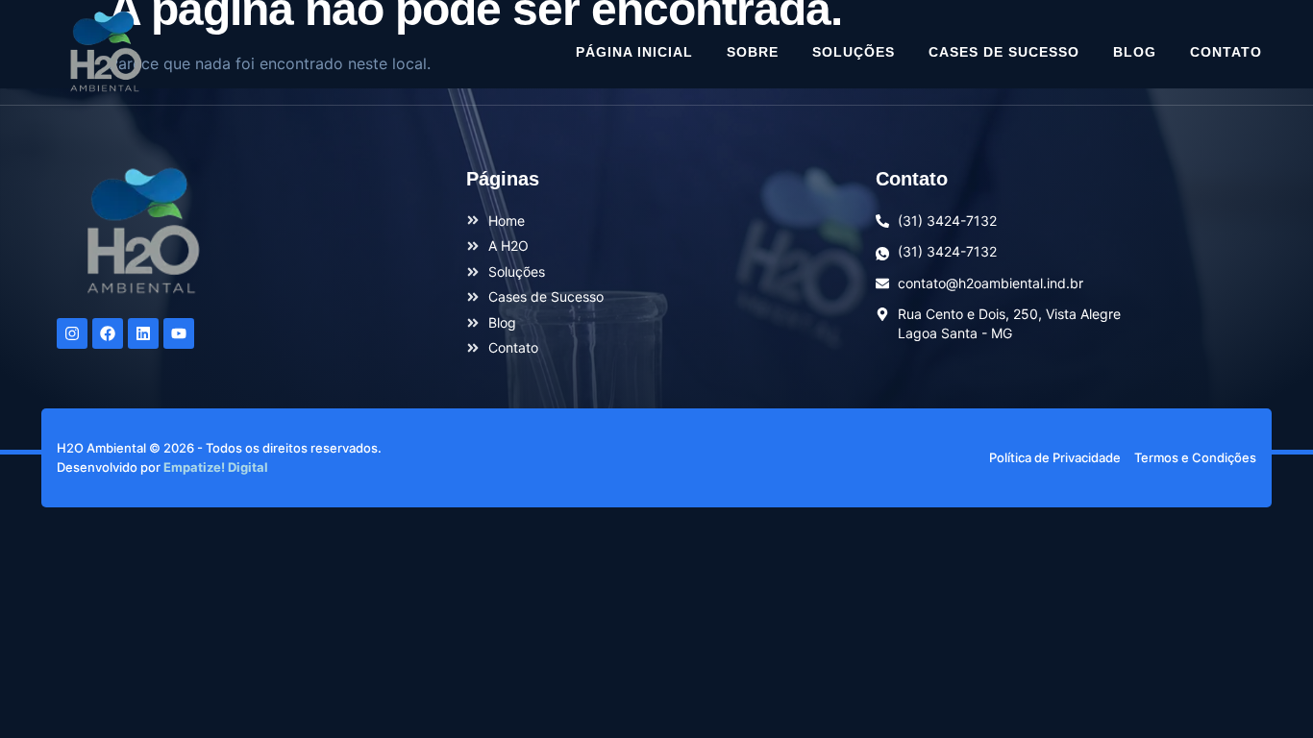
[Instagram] (72, 333)
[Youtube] (178, 333)
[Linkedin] (143, 333)
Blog (1134, 52)
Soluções (853, 52)
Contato (1226, 52)
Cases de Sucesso (1004, 52)
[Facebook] (107, 333)
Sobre (753, 52)
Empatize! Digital (215, 467)
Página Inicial (634, 52)
